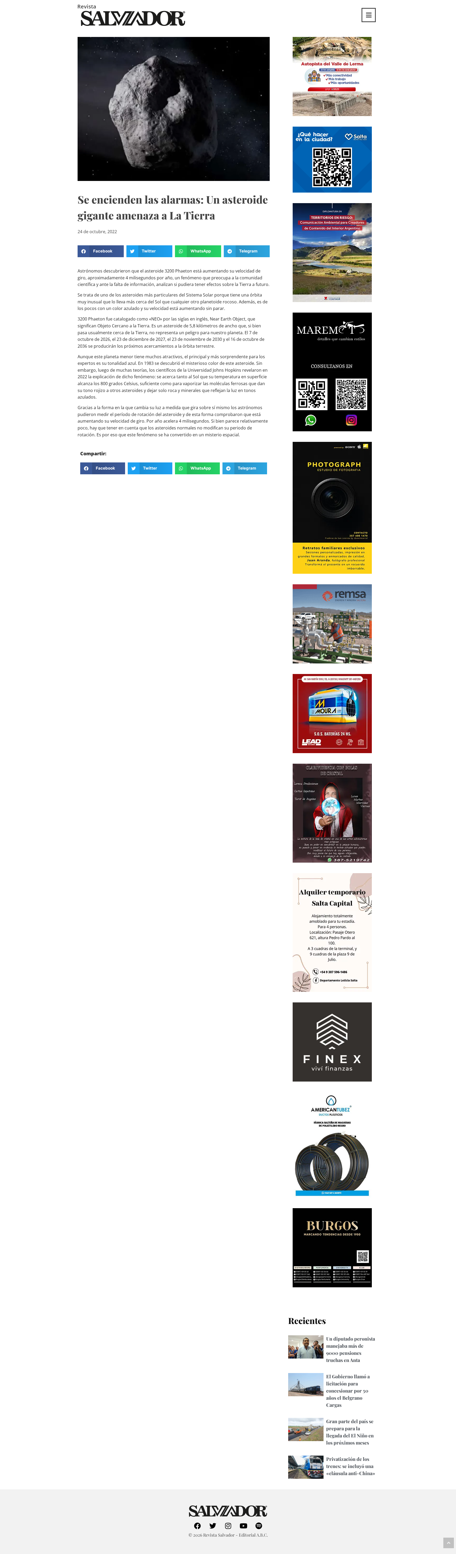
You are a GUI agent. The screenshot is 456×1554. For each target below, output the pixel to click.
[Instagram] (228, 1525)
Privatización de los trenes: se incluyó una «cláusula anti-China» (350, 1466)
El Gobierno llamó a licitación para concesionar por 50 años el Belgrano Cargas (348, 1390)
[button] (101, 251)
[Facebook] (197, 1525)
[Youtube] (243, 1525)
